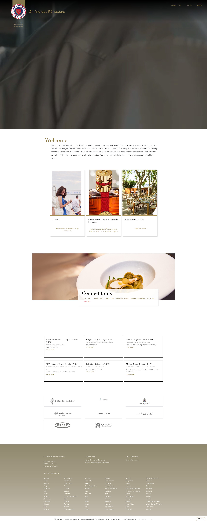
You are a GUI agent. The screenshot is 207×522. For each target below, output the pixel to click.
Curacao (67, 488)
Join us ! (55, 219)
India (86, 491)
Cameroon (47, 501)
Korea (86, 507)
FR (188, 5)
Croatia (66, 486)
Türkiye (148, 496)
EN (191, 5)
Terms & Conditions (132, 460)
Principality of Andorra (133, 488)
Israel (86, 496)
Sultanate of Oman (152, 478)
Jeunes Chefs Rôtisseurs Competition (97, 463)
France (66, 507)
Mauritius (108, 496)
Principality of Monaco (133, 491)
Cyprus (66, 491)
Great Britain (89, 481)
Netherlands (109, 507)
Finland (66, 504)
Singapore (129, 499)
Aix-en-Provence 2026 (134, 219)
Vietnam (148, 509)
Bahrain (46, 483)
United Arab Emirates (153, 501)
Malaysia (108, 491)
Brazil (45, 491)
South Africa (130, 504)
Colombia (47, 509)
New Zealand (109, 509)
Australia (46, 478)
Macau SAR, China (111, 488)
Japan (87, 501)
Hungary (87, 488)
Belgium (46, 486)
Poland (128, 483)
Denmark (67, 494)
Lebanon (108, 478)
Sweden (148, 481)
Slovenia (128, 501)
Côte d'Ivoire (68, 483)
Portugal (128, 486)
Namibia (107, 504)
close (201, 519)
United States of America (154, 504)
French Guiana (69, 509)
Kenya (87, 504)
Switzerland (150, 483)
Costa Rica (67, 481)
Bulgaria (46, 496)
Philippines (129, 481)
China (45, 507)
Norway (128, 478)
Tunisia (148, 494)
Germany (88, 478)
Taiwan (148, 486)
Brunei (46, 494)
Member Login (176, 5)
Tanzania (149, 488)
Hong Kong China (90, 486)
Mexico (107, 499)
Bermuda (47, 488)
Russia (128, 494)
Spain (127, 507)
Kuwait (87, 509)
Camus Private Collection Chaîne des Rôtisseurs (103, 220)
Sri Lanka (129, 509)
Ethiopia (66, 501)
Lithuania (108, 483)
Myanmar (108, 501)
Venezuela (149, 507)
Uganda (148, 499)
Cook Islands (68, 478)
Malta (107, 494)
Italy (86, 499)
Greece (87, 483)
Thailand (149, 491)
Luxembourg (109, 486)
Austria (46, 481)
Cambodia (47, 499)
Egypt (66, 499)
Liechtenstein (109, 481)
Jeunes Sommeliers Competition (95, 460)
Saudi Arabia (130, 496)
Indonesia (88, 494)
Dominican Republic (70, 496)
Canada (46, 504)
